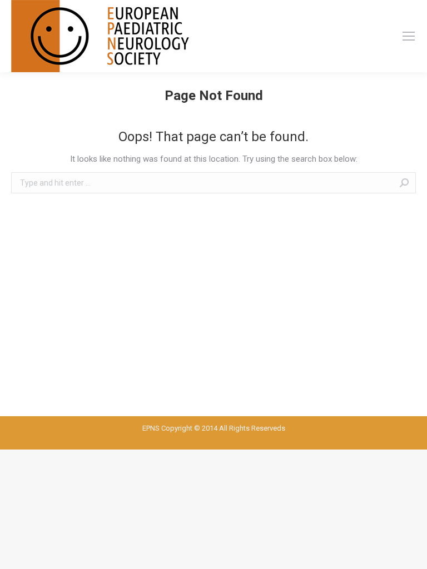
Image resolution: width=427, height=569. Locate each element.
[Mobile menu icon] (408, 36)
